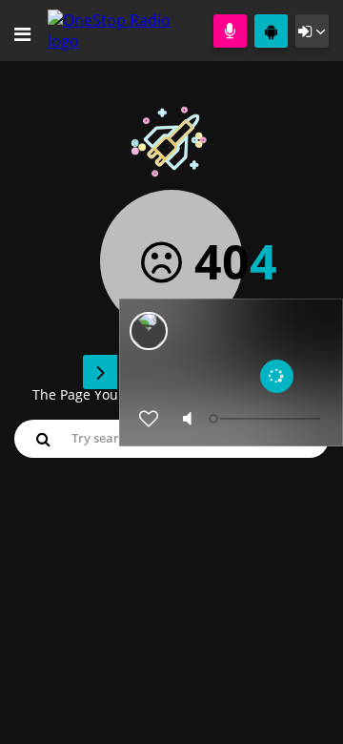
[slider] (267, 419)
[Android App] (271, 31)
